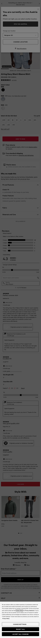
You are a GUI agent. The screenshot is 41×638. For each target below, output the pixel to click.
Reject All (20, 629)
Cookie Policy (19, 610)
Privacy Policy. (6, 618)
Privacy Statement (29, 610)
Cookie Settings (19, 624)
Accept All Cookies (20, 634)
